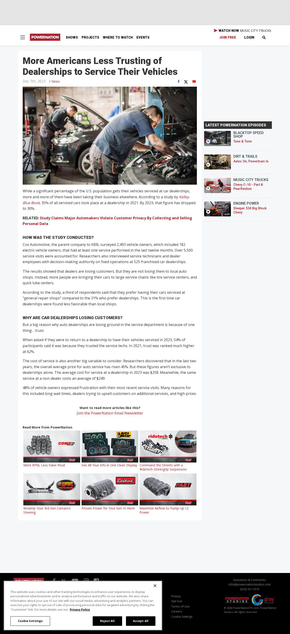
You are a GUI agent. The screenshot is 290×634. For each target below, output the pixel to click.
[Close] (155, 586)
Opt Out (176, 601)
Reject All (107, 621)
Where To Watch (118, 37)
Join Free (227, 37)
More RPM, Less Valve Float (44, 465)
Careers (176, 611)
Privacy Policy (80, 609)
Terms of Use (180, 606)
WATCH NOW (244, 30)
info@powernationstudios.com (250, 584)
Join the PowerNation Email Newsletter (110, 413)
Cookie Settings (30, 621)
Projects (90, 37)
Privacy (176, 596)
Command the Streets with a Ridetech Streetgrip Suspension (163, 467)
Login (249, 37)
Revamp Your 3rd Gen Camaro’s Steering (47, 510)
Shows (72, 37)
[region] (83, 605)
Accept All (140, 621)
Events (143, 37)
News (56, 81)
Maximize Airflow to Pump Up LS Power (164, 510)
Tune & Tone (242, 141)
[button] (22, 38)
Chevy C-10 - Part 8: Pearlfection (248, 187)
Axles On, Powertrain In (250, 161)
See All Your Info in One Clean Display (109, 465)
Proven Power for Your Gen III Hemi (108, 508)
